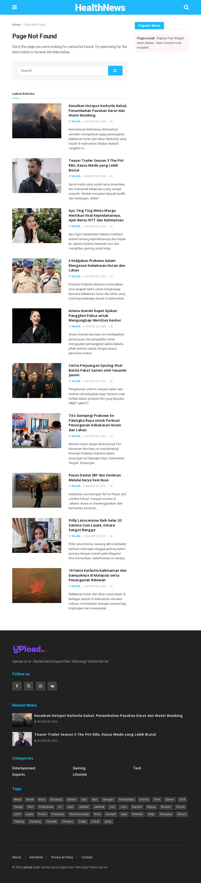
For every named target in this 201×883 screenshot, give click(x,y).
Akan (17, 799)
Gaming (79, 768)
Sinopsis (166, 814)
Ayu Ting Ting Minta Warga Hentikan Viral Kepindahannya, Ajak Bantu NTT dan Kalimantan (96, 215)
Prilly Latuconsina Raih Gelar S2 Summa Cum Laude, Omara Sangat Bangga (95, 525)
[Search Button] (115, 70)
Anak (29, 799)
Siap (151, 814)
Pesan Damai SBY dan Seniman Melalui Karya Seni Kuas (95, 477)
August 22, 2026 (95, 436)
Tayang (19, 821)
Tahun (181, 814)
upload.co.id (31, 867)
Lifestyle (80, 774)
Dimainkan (126, 799)
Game (170, 799)
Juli (112, 806)
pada (29, 814)
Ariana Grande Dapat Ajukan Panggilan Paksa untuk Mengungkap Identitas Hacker (95, 315)
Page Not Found (35, 24)
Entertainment (23, 768)
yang (108, 821)
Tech (137, 768)
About (16, 857)
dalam (71, 799)
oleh (17, 814)
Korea (180, 806)
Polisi (42, 814)
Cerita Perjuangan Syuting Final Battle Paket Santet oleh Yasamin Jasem (97, 370)
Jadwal (84, 806)
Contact (86, 857)
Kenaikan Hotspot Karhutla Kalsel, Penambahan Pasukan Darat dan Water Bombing (98, 110)
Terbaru (67, 821)
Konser (166, 806)
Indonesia (46, 806)
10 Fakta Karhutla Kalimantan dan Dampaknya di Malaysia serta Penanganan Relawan (97, 575)
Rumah (111, 814)
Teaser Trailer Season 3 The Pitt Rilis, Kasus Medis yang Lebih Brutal (96, 165)
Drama (144, 799)
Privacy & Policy (62, 857)
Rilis (97, 814)
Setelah (137, 814)
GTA (182, 799)
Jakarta (99, 806)
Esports (18, 774)
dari (95, 799)
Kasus (151, 806)
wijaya (76, 121)
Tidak (82, 821)
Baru (42, 799)
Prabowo (58, 814)
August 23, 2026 (95, 121)
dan (84, 799)
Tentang (35, 821)
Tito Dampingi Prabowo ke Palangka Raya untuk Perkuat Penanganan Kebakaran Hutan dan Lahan (95, 422)
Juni (123, 806)
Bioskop (56, 799)
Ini (60, 806)
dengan (108, 799)
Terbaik (51, 821)
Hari (31, 806)
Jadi (70, 806)
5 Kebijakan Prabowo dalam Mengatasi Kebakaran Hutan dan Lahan (97, 265)
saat (124, 814)
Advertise (36, 857)
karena (137, 806)
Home (16, 24)
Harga (18, 806)
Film (157, 799)
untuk (95, 821)
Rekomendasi (79, 814)
